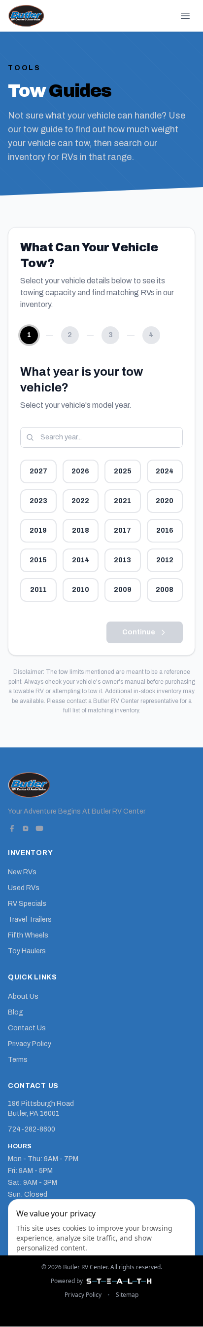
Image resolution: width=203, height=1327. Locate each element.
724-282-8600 (31, 1129)
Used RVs (23, 888)
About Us (23, 996)
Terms (18, 1059)
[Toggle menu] (185, 16)
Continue (138, 632)
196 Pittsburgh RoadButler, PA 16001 (41, 1108)
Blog (15, 1012)
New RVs (22, 872)
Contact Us (27, 1028)
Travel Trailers (30, 919)
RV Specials (27, 903)
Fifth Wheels (28, 935)
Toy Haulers (27, 951)
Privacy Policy (29, 1044)
